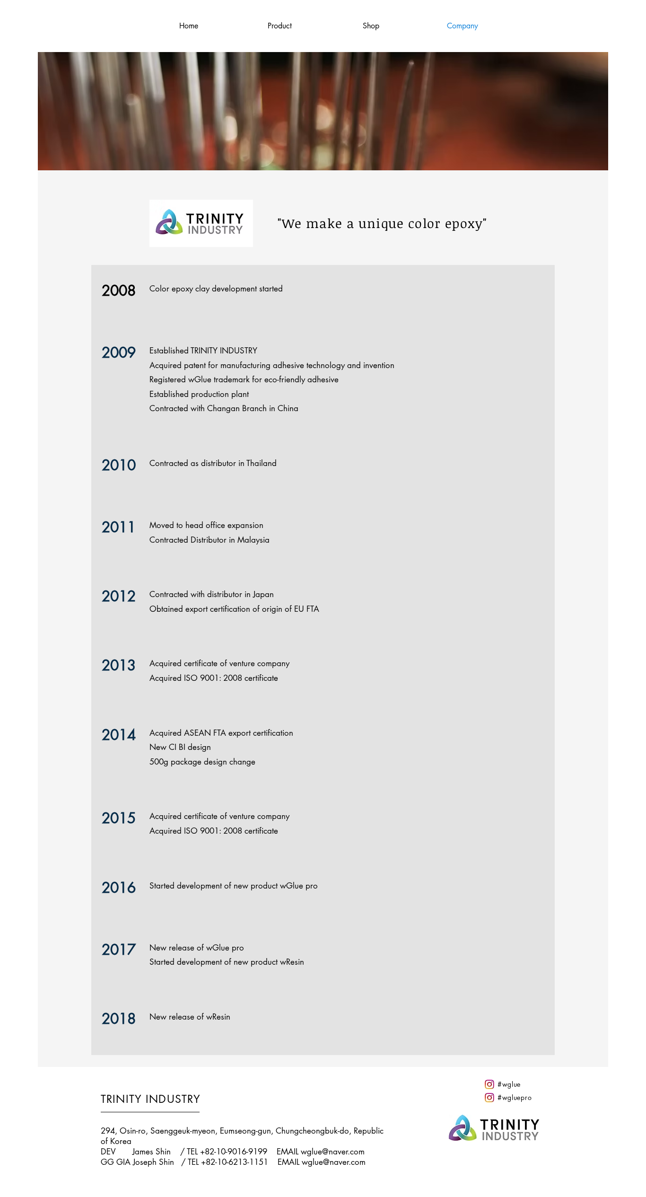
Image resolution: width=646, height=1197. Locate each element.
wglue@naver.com (333, 1151)
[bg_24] (489, 1084)
